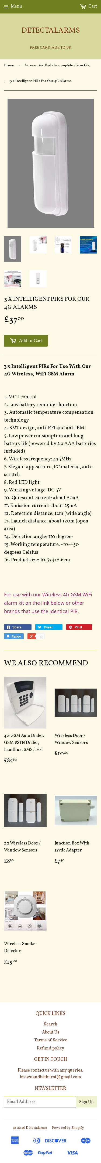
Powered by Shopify (68, 1128)
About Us (50, 1032)
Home (9, 65)
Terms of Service (50, 1040)
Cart (92, 6)
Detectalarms (50, 31)
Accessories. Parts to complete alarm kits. (57, 65)
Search (50, 1024)
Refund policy (50, 1048)
